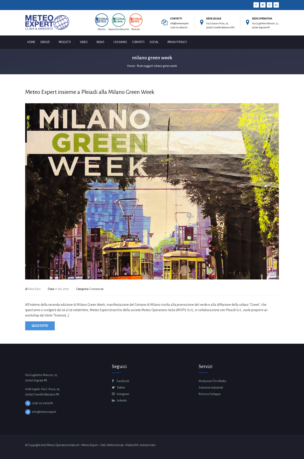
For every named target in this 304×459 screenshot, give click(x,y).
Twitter (120, 387)
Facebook (122, 381)
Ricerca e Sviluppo (210, 394)
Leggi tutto (40, 325)
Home (131, 66)
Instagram (122, 394)
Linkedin (121, 400)
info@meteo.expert (179, 23)
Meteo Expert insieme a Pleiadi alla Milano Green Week (89, 92)
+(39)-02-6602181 (179, 27)
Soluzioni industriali (211, 387)
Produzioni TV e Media (212, 381)
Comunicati (96, 289)
